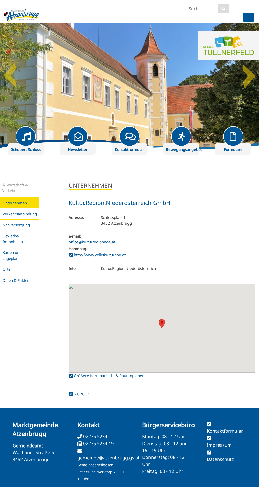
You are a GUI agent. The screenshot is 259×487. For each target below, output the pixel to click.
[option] (129, 86)
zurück (82, 393)
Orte (6, 269)
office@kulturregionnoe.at (92, 241)
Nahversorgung (16, 224)
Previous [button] (10, 73)
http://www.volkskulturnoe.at (100, 254)
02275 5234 (94, 436)
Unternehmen (15, 202)
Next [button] (249, 73)
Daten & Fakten (16, 280)
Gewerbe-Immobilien (13, 238)
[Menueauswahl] (248, 17)
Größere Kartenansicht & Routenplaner (109, 375)
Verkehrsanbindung (20, 213)
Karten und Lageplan (12, 255)
